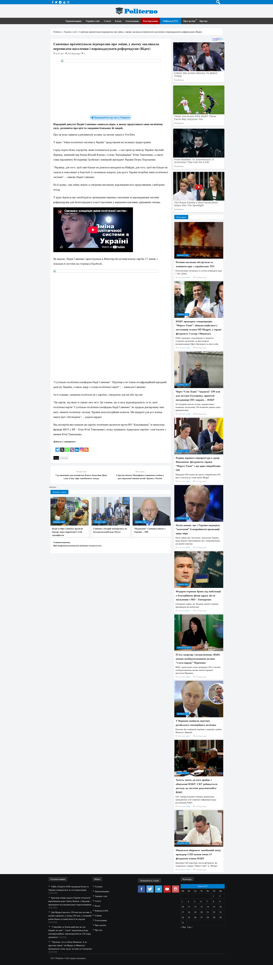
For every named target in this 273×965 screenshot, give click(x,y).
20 (201, 912)
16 (220, 906)
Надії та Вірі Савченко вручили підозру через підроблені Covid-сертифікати (67, 532)
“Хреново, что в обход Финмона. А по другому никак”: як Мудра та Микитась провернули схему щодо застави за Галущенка (70, 945)
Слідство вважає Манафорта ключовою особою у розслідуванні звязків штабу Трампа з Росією (140, 477)
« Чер (183, 927)
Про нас (203, 21)
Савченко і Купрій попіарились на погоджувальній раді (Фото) (110, 530)
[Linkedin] (77, 448)
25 (189, 917)
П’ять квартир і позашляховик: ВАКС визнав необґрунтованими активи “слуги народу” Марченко (198, 659)
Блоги (118, 21)
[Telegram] (57, 448)
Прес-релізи (189, 21)
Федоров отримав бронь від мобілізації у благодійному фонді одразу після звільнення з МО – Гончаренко (198, 595)
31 (183, 922)
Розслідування (150, 21)
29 (214, 917)
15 (214, 906)
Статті (107, 21)
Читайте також (59, 492)
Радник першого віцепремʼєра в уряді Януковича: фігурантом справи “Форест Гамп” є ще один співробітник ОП (198, 464)
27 (201, 917)
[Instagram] (81, 448)
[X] (62, 448)
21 (208, 912)
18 (189, 912)
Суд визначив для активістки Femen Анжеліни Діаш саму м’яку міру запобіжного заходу (81, 477)
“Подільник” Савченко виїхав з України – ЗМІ (149, 530)
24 (183, 917)
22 (214, 912)
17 (183, 912)
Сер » (190, 927)
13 (201, 906)
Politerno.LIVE (170, 21)
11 (189, 906)
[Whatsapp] (67, 448)
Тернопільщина (73, 21)
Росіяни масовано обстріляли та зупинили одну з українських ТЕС (195, 264)
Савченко (64, 458)
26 (195, 917)
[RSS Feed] (86, 448)
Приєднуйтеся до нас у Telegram (112, 117)
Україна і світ (93, 21)
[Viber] (72, 448)
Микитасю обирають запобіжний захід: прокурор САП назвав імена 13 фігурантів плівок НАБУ (198, 854)
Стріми (98, 915)
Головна (98, 886)
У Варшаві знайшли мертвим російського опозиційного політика (196, 723)
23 (220, 912)
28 (208, 917)
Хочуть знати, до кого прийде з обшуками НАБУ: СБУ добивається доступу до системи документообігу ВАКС (196, 786)
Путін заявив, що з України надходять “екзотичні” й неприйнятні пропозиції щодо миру (198, 529)
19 (195, 912)
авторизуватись (95, 545)
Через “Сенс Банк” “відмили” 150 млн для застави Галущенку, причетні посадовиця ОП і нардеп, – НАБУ (198, 396)
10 (183, 906)
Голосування (132, 21)
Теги (56, 458)
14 (208, 906)
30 (220, 917)
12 (195, 906)
